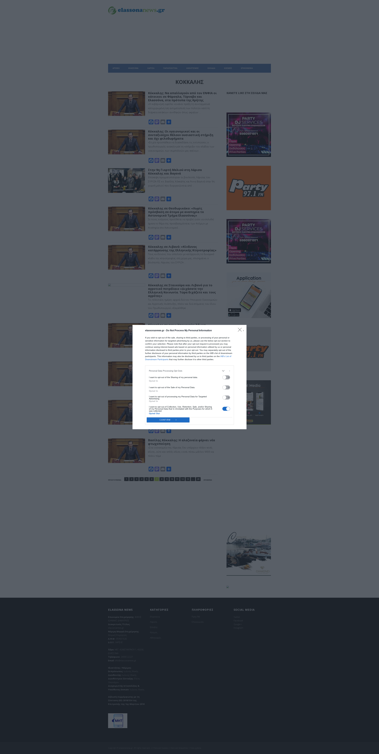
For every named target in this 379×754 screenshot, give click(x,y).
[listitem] (189, 370)
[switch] (226, 377)
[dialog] (189, 377)
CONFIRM (165, 420)
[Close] (241, 330)
